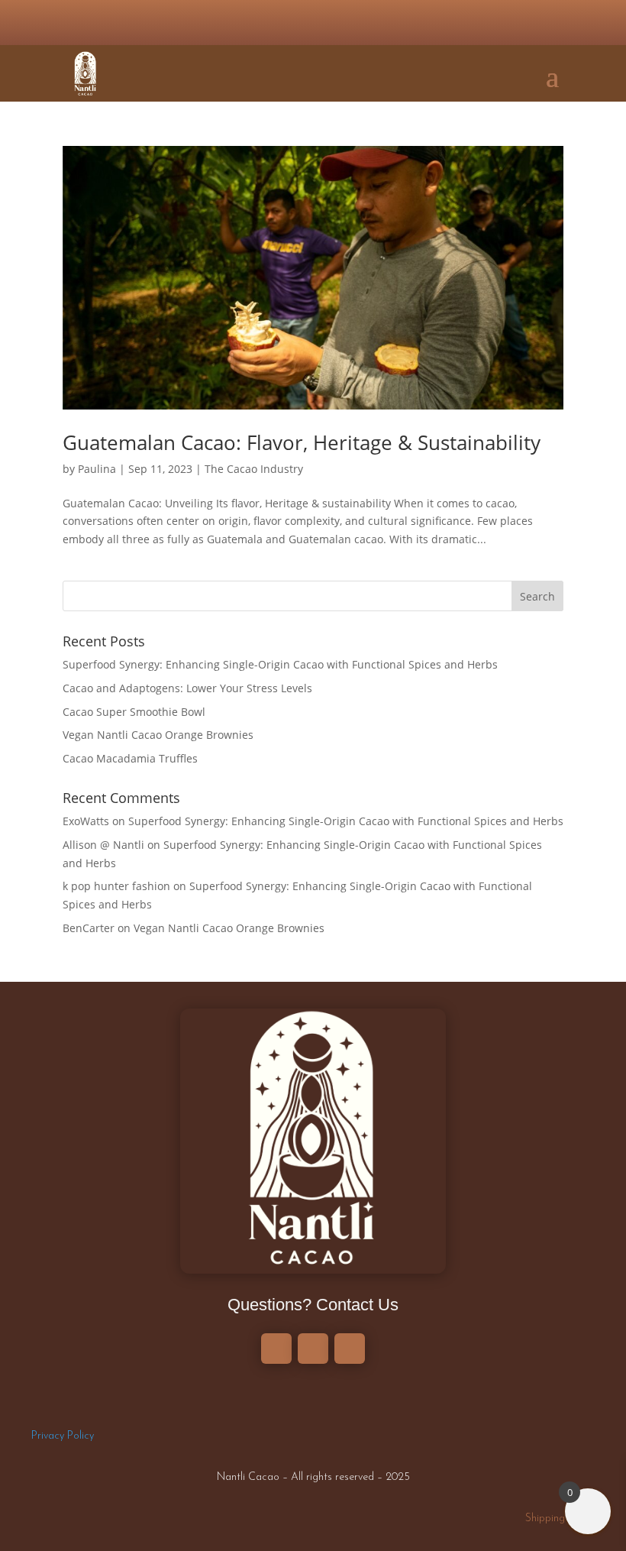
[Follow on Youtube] (331, 23)
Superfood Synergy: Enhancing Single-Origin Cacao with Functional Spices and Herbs (280, 664)
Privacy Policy (62, 1436)
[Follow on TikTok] (368, 23)
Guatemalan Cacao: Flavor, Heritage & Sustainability (301, 442)
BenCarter (89, 928)
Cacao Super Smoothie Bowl (134, 711)
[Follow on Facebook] (294, 23)
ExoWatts (86, 821)
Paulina (97, 468)
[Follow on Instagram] (258, 23)
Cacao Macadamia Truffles (130, 758)
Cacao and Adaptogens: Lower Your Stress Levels (187, 688)
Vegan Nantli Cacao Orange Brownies (158, 734)
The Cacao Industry (254, 468)
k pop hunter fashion (116, 886)
